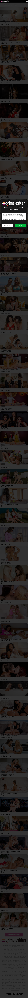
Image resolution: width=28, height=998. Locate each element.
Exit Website (7, 225)
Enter (20, 225)
